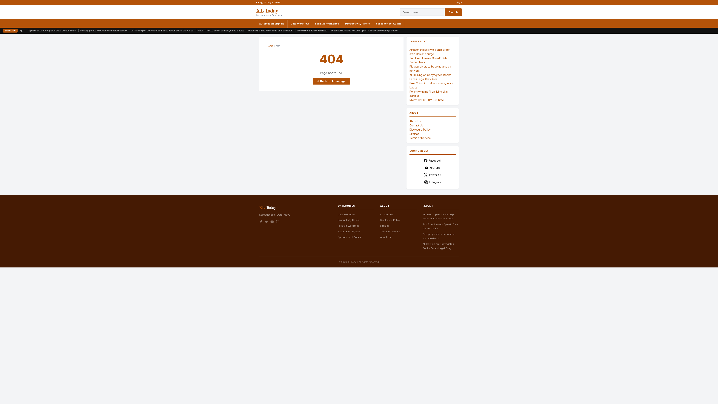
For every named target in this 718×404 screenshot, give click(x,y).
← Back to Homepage (331, 81)
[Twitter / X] (266, 222)
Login (459, 2)
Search (453, 12)
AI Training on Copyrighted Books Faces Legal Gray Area (137, 30)
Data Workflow (300, 23)
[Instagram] (277, 222)
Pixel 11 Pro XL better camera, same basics (195, 30)
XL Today (267, 10)
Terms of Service (420, 138)
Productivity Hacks (357, 23)
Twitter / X (435, 175)
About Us (415, 121)
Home (270, 46)
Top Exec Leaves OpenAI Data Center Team (26, 30)
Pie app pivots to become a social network (78, 30)
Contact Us (416, 125)
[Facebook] (261, 222)
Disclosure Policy (420, 129)
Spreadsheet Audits (389, 23)
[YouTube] (272, 222)
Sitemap (414, 133)
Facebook (435, 160)
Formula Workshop (327, 23)
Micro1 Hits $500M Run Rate (286, 30)
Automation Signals (271, 23)
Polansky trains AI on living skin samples (245, 30)
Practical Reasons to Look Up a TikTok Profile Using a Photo (339, 30)
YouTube (435, 167)
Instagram (435, 182)
